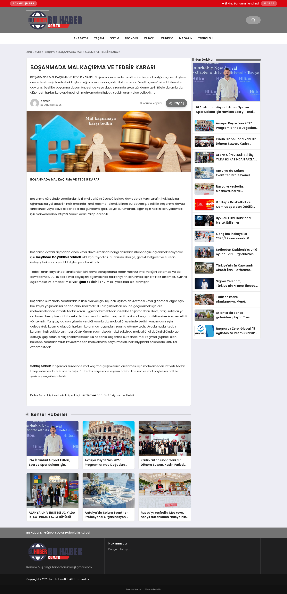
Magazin (185, 38)
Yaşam (99, 38)
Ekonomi (131, 38)
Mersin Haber (134, 589)
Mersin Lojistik (153, 589)
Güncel (149, 38)
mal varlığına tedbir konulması (90, 282)
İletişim (125, 549)
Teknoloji (205, 38)
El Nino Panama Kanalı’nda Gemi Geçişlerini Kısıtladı (247, 3)
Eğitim (114, 38)
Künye (112, 549)
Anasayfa (81, 38)
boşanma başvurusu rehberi (58, 257)
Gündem (167, 38)
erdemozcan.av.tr (96, 395)
